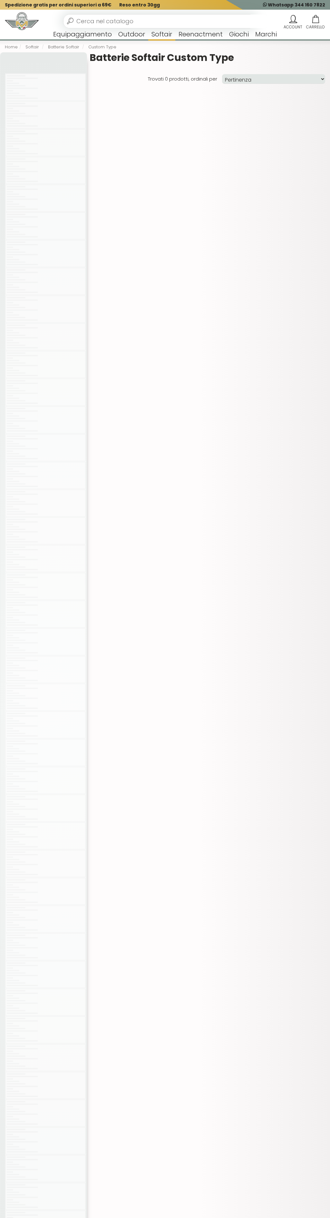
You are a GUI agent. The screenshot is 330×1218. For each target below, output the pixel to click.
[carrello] (315, 19)
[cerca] (70, 21)
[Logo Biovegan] (22, 21)
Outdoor (131, 34)
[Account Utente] (293, 19)
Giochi (239, 34)
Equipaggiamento (82, 34)
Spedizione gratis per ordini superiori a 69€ (58, 5)
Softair (161, 34)
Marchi (266, 34)
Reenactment (201, 34)
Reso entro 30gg (139, 5)
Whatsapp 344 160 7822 (296, 5)
